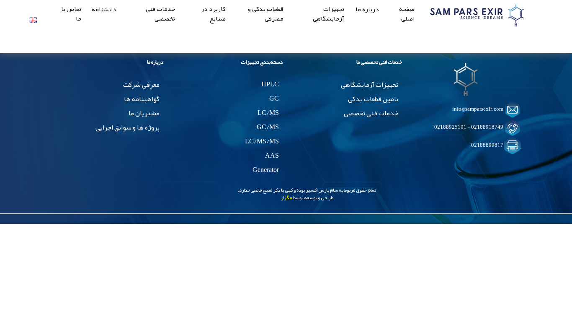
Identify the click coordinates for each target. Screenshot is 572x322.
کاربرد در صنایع (213, 14)
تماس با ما (71, 14)
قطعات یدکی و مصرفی (265, 14)
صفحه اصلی (407, 14)
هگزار (286, 197)
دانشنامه (104, 10)
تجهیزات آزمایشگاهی (328, 14)
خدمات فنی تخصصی (160, 14)
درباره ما (367, 10)
